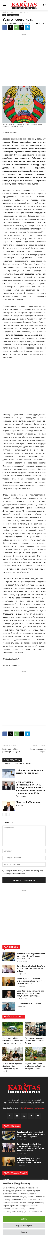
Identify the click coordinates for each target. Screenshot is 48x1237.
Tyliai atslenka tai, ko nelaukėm (29, 1003)
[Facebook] (4, 27)
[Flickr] (38, 1116)
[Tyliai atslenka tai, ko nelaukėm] (8, 1006)
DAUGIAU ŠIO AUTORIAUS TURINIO (17, 764)
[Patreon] (31, 1116)
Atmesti (24, 1232)
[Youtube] (17, 1116)
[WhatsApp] (16, 27)
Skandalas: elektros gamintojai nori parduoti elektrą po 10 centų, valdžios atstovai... (31, 956)
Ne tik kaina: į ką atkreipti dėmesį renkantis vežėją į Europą (35, 1040)
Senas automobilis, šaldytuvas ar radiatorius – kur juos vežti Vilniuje (12, 1040)
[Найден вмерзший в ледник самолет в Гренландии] (8, 773)
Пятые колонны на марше (38, 750)
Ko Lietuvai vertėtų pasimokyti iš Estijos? (11, 750)
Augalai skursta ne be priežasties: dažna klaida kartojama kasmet (35, 1066)
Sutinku (24, 1219)
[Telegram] (27, 27)
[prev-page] (4, 814)
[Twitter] (24, 1116)
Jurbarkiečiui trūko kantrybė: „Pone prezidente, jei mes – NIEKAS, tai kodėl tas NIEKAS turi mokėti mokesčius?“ (30, 1147)
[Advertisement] (24, 60)
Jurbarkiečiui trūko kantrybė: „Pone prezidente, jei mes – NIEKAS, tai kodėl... (31, 968)
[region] (24, 1208)
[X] (10, 27)
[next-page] (7, 814)
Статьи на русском (22, 12)
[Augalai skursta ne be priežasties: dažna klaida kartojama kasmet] (35, 1054)
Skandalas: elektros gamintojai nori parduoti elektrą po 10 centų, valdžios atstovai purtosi (31, 1134)
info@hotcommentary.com (33, 1108)
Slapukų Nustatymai (24, 1225)
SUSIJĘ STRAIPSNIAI (12, 760)
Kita (11, 12)
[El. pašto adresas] (21, 27)
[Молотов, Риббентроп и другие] (8, 806)
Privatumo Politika (34, 1211)
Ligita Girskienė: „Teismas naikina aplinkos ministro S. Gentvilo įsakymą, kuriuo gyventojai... (30, 993)
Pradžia (5, 12)
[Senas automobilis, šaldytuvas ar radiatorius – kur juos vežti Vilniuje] (12, 1029)
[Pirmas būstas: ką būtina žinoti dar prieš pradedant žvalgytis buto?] (12, 1054)
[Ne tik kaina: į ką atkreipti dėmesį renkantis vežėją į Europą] (35, 1029)
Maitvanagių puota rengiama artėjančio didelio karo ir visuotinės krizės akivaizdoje (31, 980)
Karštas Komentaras (10, 24)
